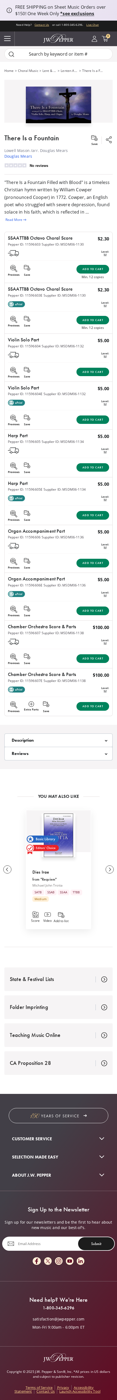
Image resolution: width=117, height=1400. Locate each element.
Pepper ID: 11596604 (24, 346)
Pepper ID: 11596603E (25, 295)
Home (9, 70)
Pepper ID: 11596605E (25, 489)
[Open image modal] (58, 107)
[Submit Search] (11, 54)
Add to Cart (92, 269)
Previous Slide (7, 869)
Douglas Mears (18, 156)
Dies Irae (40, 872)
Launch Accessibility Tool (79, 1391)
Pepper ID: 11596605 (24, 441)
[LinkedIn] (80, 1261)
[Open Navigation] (7, 38)
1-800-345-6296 (58, 1308)
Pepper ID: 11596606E (25, 585)
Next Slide (110, 869)
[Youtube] (69, 1261)
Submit (96, 1243)
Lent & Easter (49, 70)
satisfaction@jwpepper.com (58, 1319)
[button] (58, 104)
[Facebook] (37, 1261)
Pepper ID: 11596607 (24, 633)
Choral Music (28, 70)
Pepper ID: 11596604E (25, 394)
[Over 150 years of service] (58, 1115)
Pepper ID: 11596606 (24, 537)
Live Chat (92, 25)
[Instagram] (59, 1261)
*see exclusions (77, 14)
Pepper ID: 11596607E (25, 680)
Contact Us (42, 25)
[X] (48, 1261)
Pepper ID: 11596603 (24, 244)
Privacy (63, 1387)
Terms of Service (39, 1387)
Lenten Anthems (69, 70)
